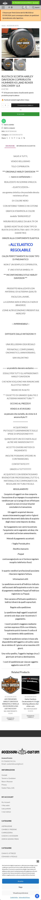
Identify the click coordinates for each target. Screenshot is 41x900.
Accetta (20, 881)
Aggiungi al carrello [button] (10, 718)
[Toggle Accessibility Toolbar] (37, 896)
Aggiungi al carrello (26, 105)
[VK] (12, 138)
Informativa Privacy (24, 897)
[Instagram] (11, 7)
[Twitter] (7, 138)
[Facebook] (9, 7)
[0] (25, 7)
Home (3, 26)
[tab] (10, 146)
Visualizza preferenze (20, 893)
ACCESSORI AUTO (13, 26)
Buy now (21, 114)
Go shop (35, 3)
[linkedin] (19, 138)
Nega (20, 887)
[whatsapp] (21, 138)
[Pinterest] (14, 138)
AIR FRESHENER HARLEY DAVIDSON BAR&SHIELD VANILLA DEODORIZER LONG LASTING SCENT (10, 704)
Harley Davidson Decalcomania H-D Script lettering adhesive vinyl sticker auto (30, 702)
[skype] (24, 138)
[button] (38, 861)
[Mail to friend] (17, 138)
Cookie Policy (14, 897)
